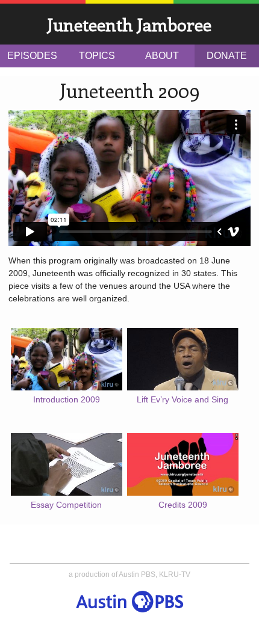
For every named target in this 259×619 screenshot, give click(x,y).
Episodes (32, 56)
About (162, 56)
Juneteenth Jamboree (129, 24)
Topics (97, 56)
